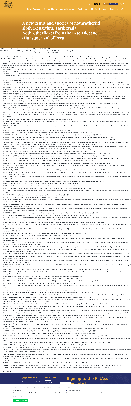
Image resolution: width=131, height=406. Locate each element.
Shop (112, 9)
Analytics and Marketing (74, 391)
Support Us (113, 4)
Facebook (95, 4)
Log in (106, 4)
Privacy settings (65, 382)
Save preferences (18, 396)
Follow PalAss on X (97, 4)
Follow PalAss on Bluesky (99, 4)
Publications (82, 9)
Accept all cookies (21, 400)
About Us (36, 9)
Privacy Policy (48, 382)
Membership (49, 9)
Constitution (48, 380)
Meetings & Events (98, 9)
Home (28, 9)
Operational (18, 391)
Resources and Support (65, 9)
